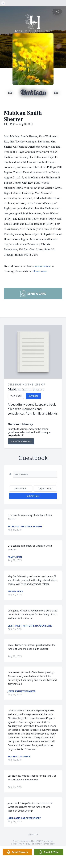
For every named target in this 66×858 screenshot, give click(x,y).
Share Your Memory (21, 441)
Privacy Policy (24, 843)
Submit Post (33, 495)
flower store (40, 271)
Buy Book (33, 395)
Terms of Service (41, 843)
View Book (15, 395)
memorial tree (42, 266)
